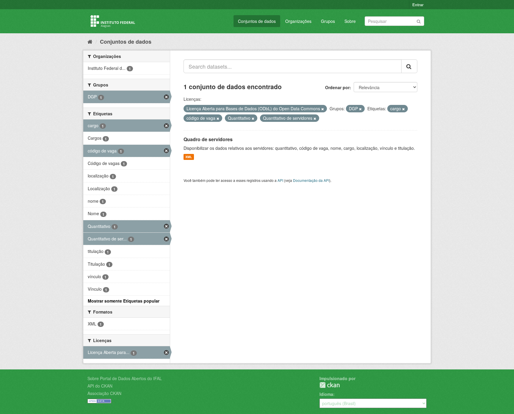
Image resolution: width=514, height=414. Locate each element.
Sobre (350, 21)
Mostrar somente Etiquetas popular (123, 301)
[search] (409, 66)
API (280, 180)
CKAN (329, 385)
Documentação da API (311, 180)
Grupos (328, 21)
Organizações (298, 21)
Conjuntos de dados (257, 21)
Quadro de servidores (208, 139)
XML (188, 157)
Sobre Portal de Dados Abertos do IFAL (124, 378)
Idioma (326, 394)
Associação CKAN (104, 393)
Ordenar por (337, 87)
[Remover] (322, 108)
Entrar (418, 4)
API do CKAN (99, 386)
